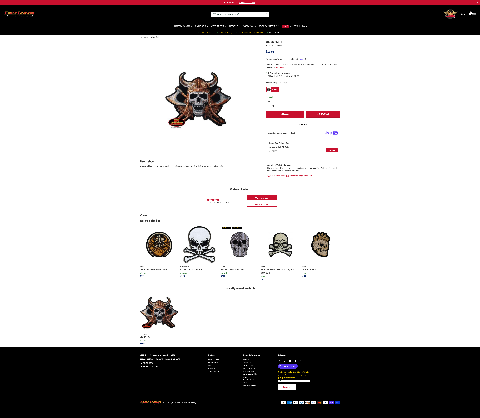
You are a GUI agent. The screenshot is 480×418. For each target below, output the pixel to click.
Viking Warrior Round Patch (154, 270)
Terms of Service (213, 371)
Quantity (269, 102)
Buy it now (303, 124)
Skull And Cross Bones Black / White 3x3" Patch (278, 271)
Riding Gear (200, 26)
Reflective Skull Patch (191, 270)
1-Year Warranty (226, 32)
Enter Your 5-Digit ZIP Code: (278, 147)
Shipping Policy (213, 360)
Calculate (332, 150)
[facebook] (295, 361)
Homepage (144, 37)
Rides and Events (248, 371)
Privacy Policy (213, 368)
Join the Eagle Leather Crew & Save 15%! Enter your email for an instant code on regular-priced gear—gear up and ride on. (293, 375)
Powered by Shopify (188, 403)
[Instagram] (279, 361)
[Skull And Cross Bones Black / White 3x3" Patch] (280, 244)
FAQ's (245, 377)
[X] (301, 361)
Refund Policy (213, 362)
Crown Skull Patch (311, 270)
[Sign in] (463, 14)
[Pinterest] (284, 361)
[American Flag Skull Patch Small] (240, 244)
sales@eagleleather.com (150, 366)
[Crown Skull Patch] (321, 244)
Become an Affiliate (249, 386)
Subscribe (287, 387)
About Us (246, 360)
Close (477, 2)
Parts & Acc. (248, 26)
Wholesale (246, 383)
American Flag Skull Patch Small (236, 270)
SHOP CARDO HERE (247, 3)
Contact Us (247, 362)
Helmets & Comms (181, 26)
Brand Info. (299, 26)
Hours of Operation (249, 368)
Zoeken (265, 14)
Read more (280, 67)
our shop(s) (284, 82)
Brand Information (251, 355)
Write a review (262, 198)
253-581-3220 (148, 363)
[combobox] (240, 14)
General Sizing (248, 365)
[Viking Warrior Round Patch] (159, 244)
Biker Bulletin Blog (249, 380)
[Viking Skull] (159, 312)
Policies (211, 355)
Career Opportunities (250, 374)
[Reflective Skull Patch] (199, 244)
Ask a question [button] (261, 204)
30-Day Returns (207, 32)
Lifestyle (233, 26)
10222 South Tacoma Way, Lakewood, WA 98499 (163, 359)
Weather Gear (217, 26)
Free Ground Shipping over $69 (251, 32)
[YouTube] (290, 361)
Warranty (211, 365)
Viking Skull (146, 337)
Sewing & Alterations (269, 26)
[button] (272, 107)
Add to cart (285, 114)
